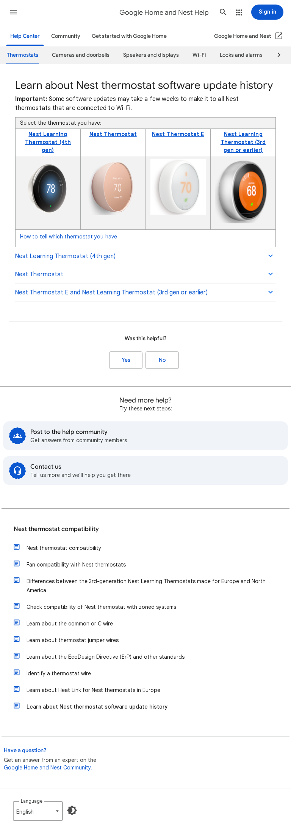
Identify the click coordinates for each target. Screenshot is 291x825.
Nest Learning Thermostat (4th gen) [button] (65, 256)
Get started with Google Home (129, 36)
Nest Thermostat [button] (39, 274)
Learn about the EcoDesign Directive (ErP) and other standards (106, 656)
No (162, 360)
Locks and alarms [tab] (241, 55)
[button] (14, 12)
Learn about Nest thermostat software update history (97, 706)
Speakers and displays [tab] (151, 55)
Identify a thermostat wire (59, 673)
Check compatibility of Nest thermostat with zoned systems (101, 607)
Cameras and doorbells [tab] (81, 55)
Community (65, 36)
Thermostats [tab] (22, 55)
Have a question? (25, 750)
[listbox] (38, 811)
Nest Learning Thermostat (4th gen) (48, 142)
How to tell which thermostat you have (68, 236)
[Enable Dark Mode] (72, 810)
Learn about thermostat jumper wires (73, 640)
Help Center (25, 36)
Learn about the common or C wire (70, 623)
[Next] (275, 55)
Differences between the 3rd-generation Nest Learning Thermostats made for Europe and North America (146, 586)
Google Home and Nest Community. (48, 767)
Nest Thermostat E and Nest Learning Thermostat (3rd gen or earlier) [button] (111, 292)
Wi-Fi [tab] (199, 55)
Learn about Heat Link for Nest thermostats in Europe (93, 690)
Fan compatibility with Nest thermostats (76, 564)
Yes (126, 360)
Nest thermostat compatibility (56, 529)
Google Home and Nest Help (164, 12)
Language (31, 801)
